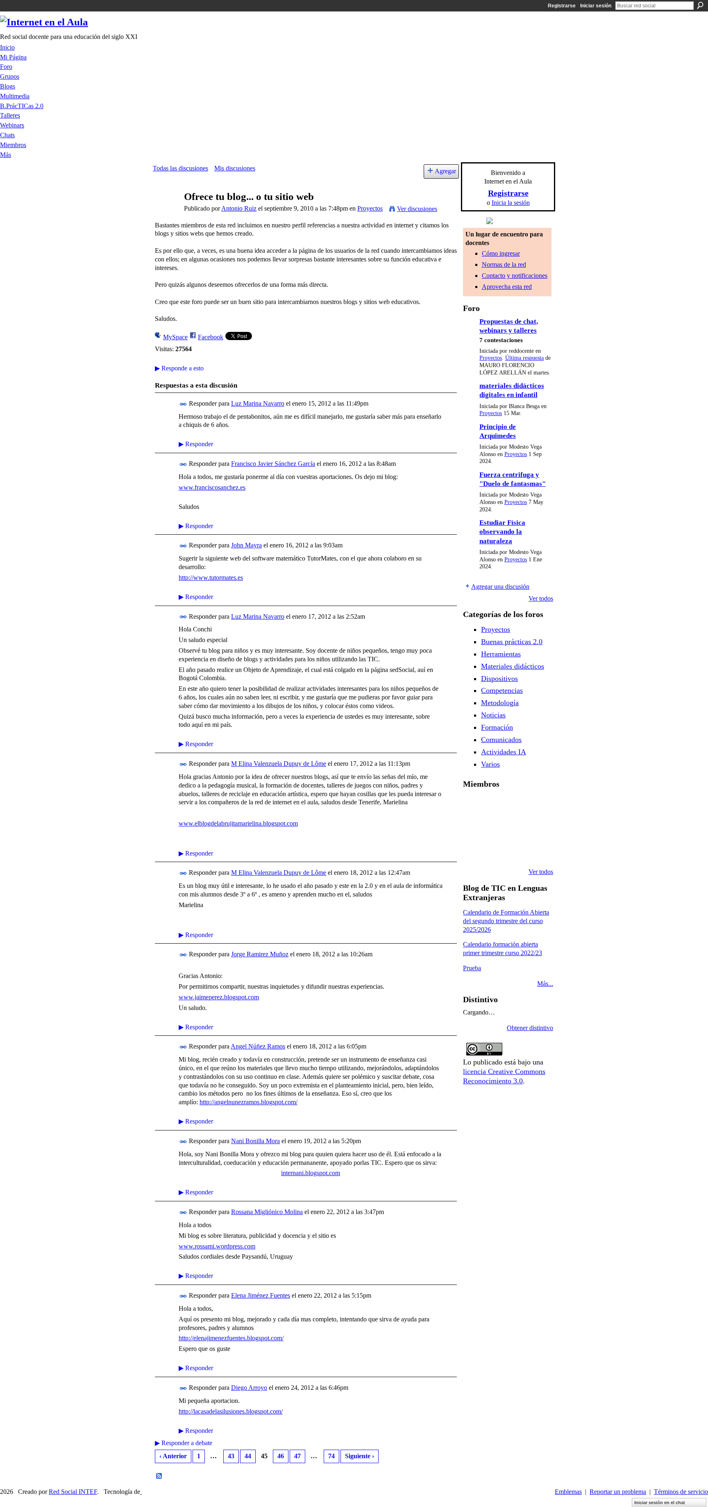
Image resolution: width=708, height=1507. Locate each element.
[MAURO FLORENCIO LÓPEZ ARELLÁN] (473, 805)
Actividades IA (503, 752)
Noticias (493, 715)
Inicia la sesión (511, 202)
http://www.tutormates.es (211, 577)
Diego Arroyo (249, 1387)
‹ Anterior (173, 1456)
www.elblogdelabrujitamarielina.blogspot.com (238, 823)
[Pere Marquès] (494, 850)
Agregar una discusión (500, 586)
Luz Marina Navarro (257, 403)
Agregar (445, 171)
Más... (545, 983)
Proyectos (370, 208)
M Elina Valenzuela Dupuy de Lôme (278, 763)
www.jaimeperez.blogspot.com (219, 997)
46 (280, 1456)
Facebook (210, 337)
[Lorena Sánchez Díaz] (494, 827)
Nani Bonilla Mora (255, 1140)
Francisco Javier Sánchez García (273, 463)
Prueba (472, 968)
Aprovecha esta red (507, 286)
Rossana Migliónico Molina (267, 1211)
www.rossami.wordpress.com (217, 1246)
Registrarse (562, 6)
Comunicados (501, 739)
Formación (497, 727)
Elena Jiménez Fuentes (260, 1295)
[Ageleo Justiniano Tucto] (494, 805)
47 (297, 1456)
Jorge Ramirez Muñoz (259, 954)
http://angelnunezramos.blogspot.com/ (248, 1101)
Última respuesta (524, 358)
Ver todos (541, 598)
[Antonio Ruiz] (166, 212)
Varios (490, 764)
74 (331, 1456)
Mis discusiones (234, 168)
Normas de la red (504, 264)
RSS (159, 1476)
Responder (196, 443)
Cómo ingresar (501, 253)
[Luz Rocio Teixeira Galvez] (473, 850)
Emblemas (568, 1491)
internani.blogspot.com (310, 1172)
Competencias (502, 690)
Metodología (500, 703)
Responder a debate (183, 1442)
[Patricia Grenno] (535, 850)
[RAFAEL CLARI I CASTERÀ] (514, 805)
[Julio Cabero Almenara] (514, 850)
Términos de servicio (681, 1491)
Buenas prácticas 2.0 (511, 642)
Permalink (183, 404)
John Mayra (246, 545)
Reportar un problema (618, 1491)
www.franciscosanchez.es (212, 487)
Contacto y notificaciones (514, 275)
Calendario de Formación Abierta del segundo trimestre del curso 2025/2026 (506, 921)
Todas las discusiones (180, 168)
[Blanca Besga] (535, 827)
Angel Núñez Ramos (258, 1046)
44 (248, 1456)
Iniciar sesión (595, 6)
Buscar (700, 5)
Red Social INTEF (73, 1491)
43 (231, 1456)
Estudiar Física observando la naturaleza (502, 532)
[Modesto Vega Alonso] (473, 827)
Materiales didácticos (512, 666)
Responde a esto (179, 368)
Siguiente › (359, 1456)
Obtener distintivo (530, 1027)
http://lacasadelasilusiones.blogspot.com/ (231, 1411)
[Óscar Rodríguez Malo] (535, 805)
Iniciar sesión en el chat (659, 1502)
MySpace (175, 337)
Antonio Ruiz (238, 208)
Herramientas (501, 654)
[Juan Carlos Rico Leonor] (514, 827)
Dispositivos (499, 678)
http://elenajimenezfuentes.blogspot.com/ (231, 1338)
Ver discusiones (417, 208)
